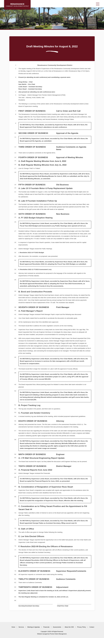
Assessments (57, 627)
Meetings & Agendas (33, 627)
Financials (46, 627)
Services (21, 627)
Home (13, 627)
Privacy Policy (81, 627)
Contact (91, 627)
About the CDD (69, 627)
